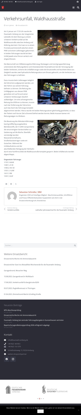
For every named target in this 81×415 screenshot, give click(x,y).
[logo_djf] (59, 390)
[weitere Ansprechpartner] (6, 354)
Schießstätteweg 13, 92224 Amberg (21, 350)
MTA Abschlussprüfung (12, 310)
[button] (73, 7)
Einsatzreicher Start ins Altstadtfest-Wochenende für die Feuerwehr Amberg (32, 265)
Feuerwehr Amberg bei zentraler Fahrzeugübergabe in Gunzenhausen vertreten (34, 320)
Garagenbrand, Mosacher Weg (15, 270)
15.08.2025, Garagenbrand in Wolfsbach (19, 276)
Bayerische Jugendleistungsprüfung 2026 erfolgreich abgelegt (27, 325)
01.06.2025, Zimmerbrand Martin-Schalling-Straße (22, 294)
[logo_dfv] (22, 390)
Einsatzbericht (22, 25)
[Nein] (79, 410)
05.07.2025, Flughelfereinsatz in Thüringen (19, 288)
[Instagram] (13, 359)
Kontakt (8, 334)
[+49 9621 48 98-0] (6, 344)
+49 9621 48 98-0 (14, 344)
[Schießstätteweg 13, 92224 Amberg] (6, 350)
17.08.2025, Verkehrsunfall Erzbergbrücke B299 (21, 282)
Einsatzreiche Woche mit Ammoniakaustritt (20, 259)
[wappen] (3, 7)
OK (40, 411)
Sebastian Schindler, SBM (30, 192)
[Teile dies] (11, 184)
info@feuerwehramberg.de (18, 340)
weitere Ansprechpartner (17, 354)
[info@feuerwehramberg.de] (6, 340)
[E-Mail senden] (6, 184)
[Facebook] (77, 2)
